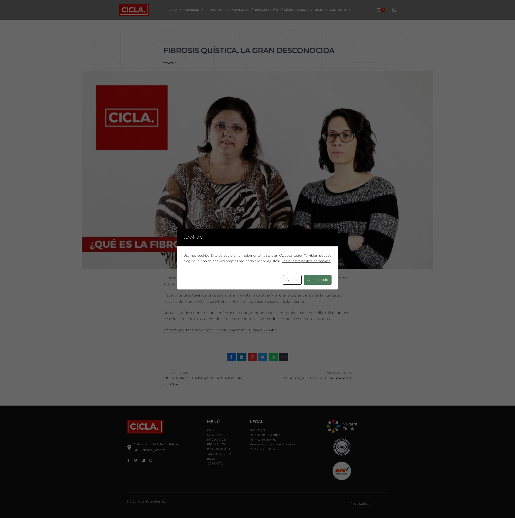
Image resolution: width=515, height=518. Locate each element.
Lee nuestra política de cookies (306, 261)
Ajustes (292, 280)
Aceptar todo (317, 280)
